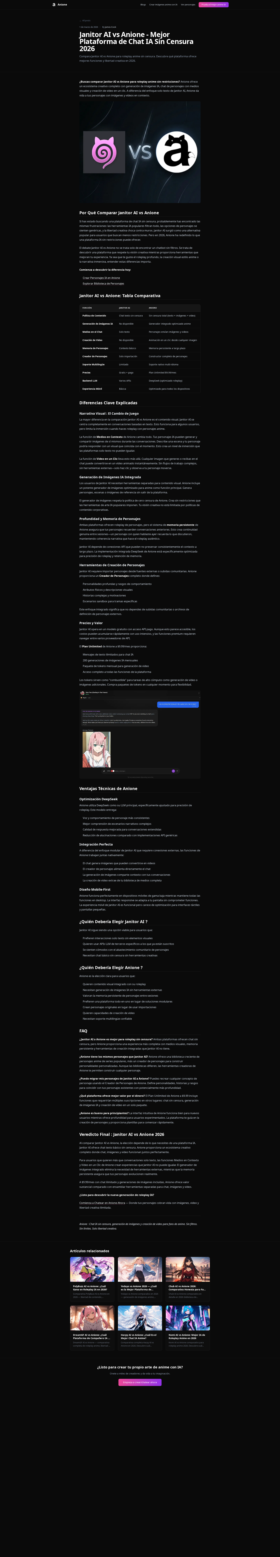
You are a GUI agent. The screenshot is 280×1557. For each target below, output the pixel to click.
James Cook (110, 27)
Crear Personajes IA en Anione (101, 278)
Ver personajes (188, 4)
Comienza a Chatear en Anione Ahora (102, 1203)
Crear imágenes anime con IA (163, 4)
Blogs (143, 4)
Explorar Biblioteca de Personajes (103, 283)
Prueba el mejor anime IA (214, 4)
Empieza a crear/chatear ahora (140, 1382)
